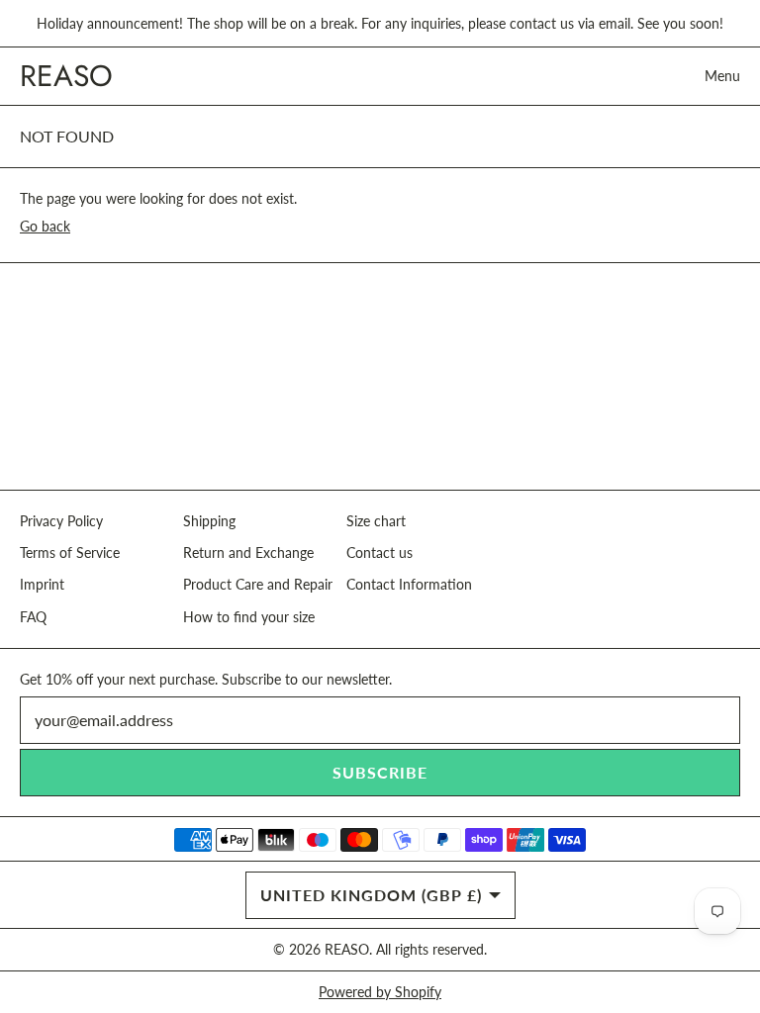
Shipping (209, 520)
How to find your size (249, 616)
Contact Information (409, 584)
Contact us (379, 552)
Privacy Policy (61, 520)
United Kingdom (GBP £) (371, 894)
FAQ (33, 616)
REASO (347, 949)
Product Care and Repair (257, 584)
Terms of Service (70, 552)
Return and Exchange (248, 552)
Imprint (42, 584)
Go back (45, 226)
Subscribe (380, 772)
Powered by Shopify (380, 991)
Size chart (376, 520)
